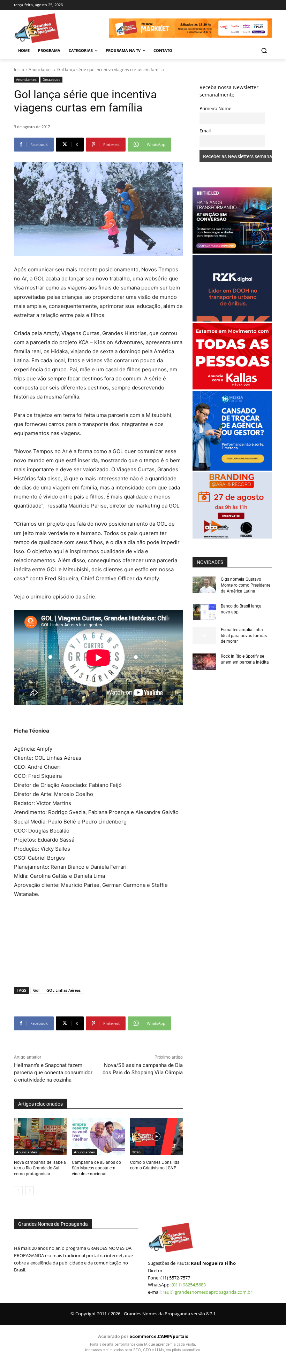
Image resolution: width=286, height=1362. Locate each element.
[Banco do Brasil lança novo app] (204, 611)
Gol (36, 990)
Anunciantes (41, 69)
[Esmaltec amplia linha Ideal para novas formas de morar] (204, 635)
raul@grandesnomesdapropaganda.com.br (207, 1292)
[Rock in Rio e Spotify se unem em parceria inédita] (204, 661)
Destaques (51, 79)
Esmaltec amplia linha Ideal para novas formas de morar (244, 635)
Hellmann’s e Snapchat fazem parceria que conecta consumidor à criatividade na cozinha (53, 1072)
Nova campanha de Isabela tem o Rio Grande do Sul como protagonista (40, 1168)
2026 (136, 1152)
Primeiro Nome (215, 108)
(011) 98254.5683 (189, 1285)
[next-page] (29, 1190)
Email (205, 131)
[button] (264, 50)
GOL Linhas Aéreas (63, 990)
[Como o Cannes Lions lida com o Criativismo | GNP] (156, 1136)
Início (19, 69)
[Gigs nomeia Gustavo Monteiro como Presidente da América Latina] (204, 584)
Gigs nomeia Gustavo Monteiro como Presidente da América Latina (245, 585)
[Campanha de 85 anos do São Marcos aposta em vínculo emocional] (98, 1136)
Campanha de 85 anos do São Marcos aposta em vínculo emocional (96, 1168)
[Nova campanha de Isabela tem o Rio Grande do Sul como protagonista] (40, 1136)
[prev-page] (18, 1190)
